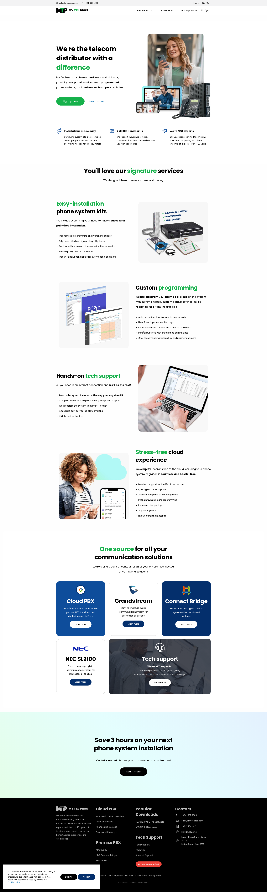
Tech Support (143, 844)
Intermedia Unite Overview (110, 816)
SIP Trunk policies (116, 875)
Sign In (196, 3)
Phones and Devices (106, 826)
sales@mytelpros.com (192, 820)
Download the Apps (106, 832)
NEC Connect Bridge (106, 855)
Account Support (144, 855)
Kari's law (129, 875)
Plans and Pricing (104, 821)
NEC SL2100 (101, 849)
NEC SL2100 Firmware (146, 827)
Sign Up (205, 3)
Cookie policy (141, 875)
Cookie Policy (14, 882)
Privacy (152, 875)
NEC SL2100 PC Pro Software (150, 821)
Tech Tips (140, 850)
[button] (70, 101)
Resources (101, 860)
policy (158, 875)
